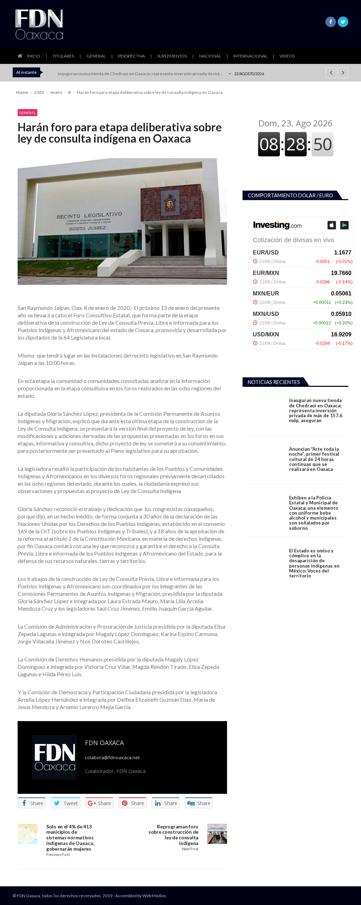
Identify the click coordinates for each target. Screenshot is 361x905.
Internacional (250, 56)
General (96, 56)
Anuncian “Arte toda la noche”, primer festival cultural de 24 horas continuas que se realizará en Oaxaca (314, 459)
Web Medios (154, 895)
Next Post (190, 849)
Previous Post (58, 855)
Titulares (63, 56)
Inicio (33, 56)
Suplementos (172, 56)
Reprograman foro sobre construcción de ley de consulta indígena (173, 835)
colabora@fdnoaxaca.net (112, 757)
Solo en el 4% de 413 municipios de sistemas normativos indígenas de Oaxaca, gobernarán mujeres (70, 838)
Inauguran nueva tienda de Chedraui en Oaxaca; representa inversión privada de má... (140, 73)
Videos (287, 56)
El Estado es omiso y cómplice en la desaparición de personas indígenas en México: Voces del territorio (314, 563)
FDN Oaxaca (104, 742)
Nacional (210, 56)
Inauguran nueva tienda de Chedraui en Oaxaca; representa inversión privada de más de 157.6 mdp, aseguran (315, 410)
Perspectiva (131, 56)
